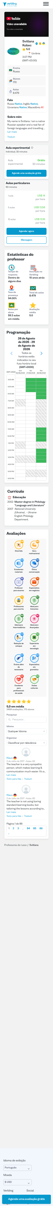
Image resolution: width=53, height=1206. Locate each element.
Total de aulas (36, 293)
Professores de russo (15, 845)
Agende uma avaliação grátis (26, 1199)
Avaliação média (34, 311)
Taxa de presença (13, 294)
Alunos (16, 79)
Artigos (6, 1204)
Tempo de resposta (13, 273)
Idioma (10, 727)
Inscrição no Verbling (35, 273)
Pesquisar (12, 715)
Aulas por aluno (13, 311)
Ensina (16, 68)
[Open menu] (46, 4)
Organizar (12, 738)
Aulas (16, 90)
